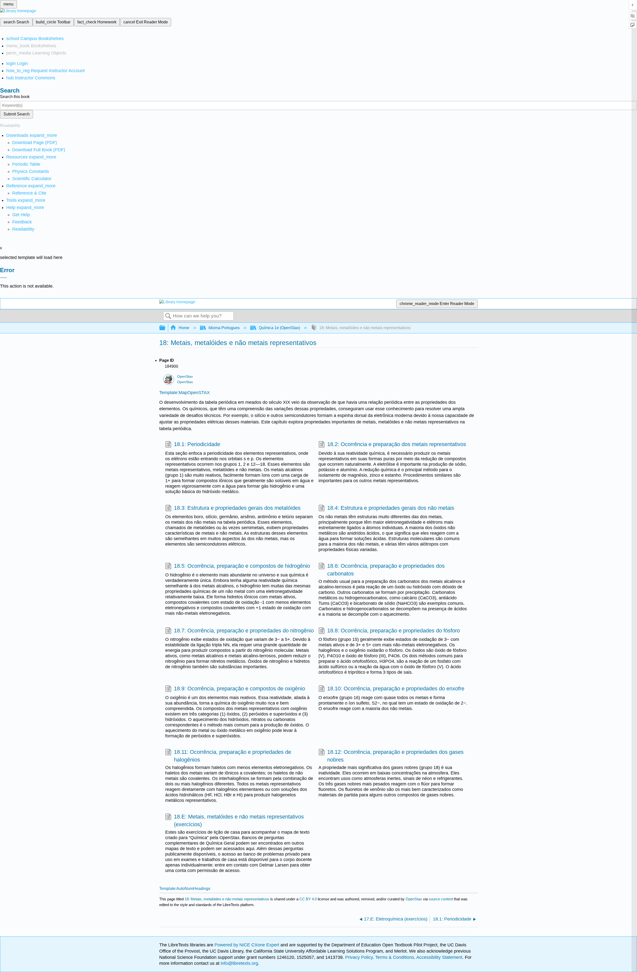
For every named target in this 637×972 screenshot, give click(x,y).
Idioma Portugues (224, 328)
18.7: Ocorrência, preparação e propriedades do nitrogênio (244, 630)
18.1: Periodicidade (197, 444)
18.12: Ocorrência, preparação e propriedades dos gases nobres (395, 756)
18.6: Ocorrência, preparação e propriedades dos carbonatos (386, 570)
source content (441, 899)
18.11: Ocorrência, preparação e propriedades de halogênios (232, 756)
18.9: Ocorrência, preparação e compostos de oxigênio (239, 688)
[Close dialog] (3, 277)
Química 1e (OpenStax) (279, 328)
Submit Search (16, 114)
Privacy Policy (359, 957)
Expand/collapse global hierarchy (165, 328)
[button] (22, 221)
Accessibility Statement (439, 957)
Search (168, 316)
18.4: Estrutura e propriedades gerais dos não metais (390, 508)
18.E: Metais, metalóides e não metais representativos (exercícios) (239, 820)
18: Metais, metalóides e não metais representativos (227, 899)
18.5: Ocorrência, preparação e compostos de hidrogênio (242, 566)
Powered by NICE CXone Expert (247, 944)
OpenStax (185, 376)
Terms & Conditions (394, 957)
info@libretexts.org (238, 963)
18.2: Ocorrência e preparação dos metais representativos (396, 444)
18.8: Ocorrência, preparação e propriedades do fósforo (393, 630)
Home (184, 328)
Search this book (15, 97)
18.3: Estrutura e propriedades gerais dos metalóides (237, 508)
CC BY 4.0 (308, 899)
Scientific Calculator (32, 178)
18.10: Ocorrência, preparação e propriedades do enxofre (395, 688)
